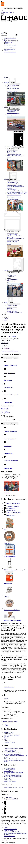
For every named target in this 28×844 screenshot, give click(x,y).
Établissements (9, 836)
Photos (6, 348)
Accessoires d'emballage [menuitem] (12, 234)
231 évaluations (12, 336)
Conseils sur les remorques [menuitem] (13, 88)
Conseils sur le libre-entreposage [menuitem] (14, 197)
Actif (2, 11)
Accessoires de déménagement (10, 358)
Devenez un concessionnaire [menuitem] (11, 40)
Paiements (6, 736)
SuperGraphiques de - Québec (13, 787)
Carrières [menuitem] (6, 39)
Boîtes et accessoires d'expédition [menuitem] (14, 235)
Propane (10, 302)
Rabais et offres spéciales (10, 781)
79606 (5, 320)
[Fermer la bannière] (2, 1)
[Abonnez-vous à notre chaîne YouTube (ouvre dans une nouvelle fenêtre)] (5, 813)
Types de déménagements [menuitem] (12, 279)
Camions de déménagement (10, 365)
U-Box (18, 146)
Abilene (6, 318)
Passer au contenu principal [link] (7, 12)
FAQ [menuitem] (8, 89)
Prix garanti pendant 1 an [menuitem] (10, 38)
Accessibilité (7, 740)
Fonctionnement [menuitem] (10, 276)
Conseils (6, 738)
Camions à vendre (8, 402)
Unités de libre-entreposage (10, 758)
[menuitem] (17, 110)
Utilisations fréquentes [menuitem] (12, 152)
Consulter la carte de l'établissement (9, 351)
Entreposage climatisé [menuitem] (11, 189)
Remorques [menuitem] (6, 82)
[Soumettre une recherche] (16, 35)
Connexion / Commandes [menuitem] (10, 45)
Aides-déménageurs (17, 270)
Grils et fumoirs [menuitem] (10, 308)
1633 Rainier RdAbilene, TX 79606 (5, 412)
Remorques (12, 82)
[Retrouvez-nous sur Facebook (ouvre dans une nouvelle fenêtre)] (5, 802)
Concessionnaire (8, 797)
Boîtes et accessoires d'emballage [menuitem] (11, 211)
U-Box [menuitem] (8, 146)
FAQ (5, 739)
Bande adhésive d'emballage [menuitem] (13, 240)
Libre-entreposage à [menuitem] (13, 183)
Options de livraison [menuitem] (11, 151)
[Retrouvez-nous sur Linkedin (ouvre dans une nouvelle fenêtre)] (5, 809)
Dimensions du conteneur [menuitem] (12, 159)
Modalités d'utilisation (9, 830)
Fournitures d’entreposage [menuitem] (12, 199)
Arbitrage (6, 827)
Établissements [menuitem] (8, 42)
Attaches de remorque (9, 687)
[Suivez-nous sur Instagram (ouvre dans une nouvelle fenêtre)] (5, 804)
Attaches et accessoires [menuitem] (12, 91)
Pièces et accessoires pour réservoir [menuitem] (14, 312)
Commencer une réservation (13, 110)
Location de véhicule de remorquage (13, 753)
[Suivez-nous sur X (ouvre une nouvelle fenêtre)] (5, 811)
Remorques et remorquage (10, 373)
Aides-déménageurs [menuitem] (8, 270)
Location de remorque (9, 751)
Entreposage (13, 179)
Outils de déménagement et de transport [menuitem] (15, 238)
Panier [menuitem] (7, 43)
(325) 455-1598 (4, 343)
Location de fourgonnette (10, 750)
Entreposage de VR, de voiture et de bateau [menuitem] (16, 190)
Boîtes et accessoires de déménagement (13, 772)
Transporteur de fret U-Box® (11, 799)
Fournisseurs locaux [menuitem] (11, 275)
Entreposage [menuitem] (6, 179)
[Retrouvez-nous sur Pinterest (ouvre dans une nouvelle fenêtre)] (5, 807)
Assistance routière (8, 733)
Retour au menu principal (13, 84)
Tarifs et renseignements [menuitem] (12, 150)
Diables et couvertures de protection (12, 754)
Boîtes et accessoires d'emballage (12, 229)
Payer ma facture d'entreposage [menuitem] (14, 195)
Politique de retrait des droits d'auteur (13, 831)
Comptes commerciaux (9, 768)
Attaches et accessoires (9, 769)
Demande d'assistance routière (10, 721)
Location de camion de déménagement (13, 748)
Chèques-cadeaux (8, 779)
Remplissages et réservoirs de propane (13, 775)
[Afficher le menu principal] (2, 14)
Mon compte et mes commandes (12, 735)
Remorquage (7, 107)
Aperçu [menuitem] (8, 273)
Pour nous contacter (8, 732)
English (5, 724)
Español (6, 725)
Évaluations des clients (9, 742)
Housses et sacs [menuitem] (10, 237)
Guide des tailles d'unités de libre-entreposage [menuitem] (17, 192)
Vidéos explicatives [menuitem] (11, 87)
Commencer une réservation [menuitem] (13, 85)
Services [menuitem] (8, 278)
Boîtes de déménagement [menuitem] (12, 233)
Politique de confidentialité (10, 829)
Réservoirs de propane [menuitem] (12, 311)
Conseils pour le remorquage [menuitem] (13, 113)
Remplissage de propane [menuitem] (12, 305)
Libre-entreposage (8, 380)
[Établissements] (6, 33)
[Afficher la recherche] (4, 33)
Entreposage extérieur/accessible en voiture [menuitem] (16, 193)
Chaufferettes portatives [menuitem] (12, 309)
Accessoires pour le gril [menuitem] (12, 307)
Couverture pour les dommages (11, 773)
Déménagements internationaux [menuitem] (14, 154)
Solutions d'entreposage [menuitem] (12, 241)
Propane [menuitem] (6, 302)
